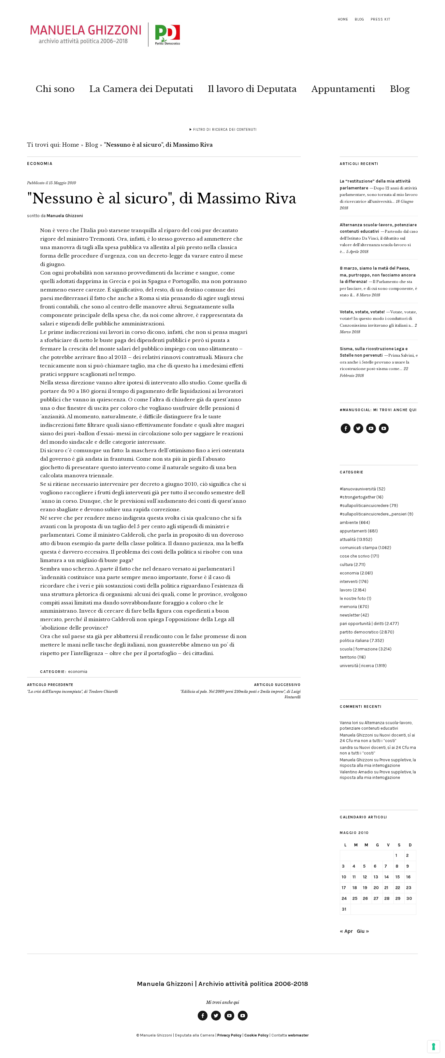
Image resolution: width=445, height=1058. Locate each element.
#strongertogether (357, 497)
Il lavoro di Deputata (252, 89)
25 (354, 898)
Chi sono (55, 89)
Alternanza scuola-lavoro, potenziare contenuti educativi (376, 725)
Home (343, 19)
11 (354, 876)
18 (354, 887)
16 (408, 876)
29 (397, 898)
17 (344, 887)
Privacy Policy (229, 1035)
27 (376, 898)
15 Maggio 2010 (62, 183)
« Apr (346, 931)
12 (365, 876)
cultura (346, 564)
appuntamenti (353, 531)
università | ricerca (357, 665)
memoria (348, 606)
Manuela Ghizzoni (65, 215)
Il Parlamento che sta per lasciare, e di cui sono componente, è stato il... (378, 281)
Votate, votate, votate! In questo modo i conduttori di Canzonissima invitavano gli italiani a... (378, 319)
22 (397, 887)
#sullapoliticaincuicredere (364, 505)
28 (387, 898)
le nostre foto (353, 598)
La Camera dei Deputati (141, 89)
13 (376, 876)
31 (344, 909)
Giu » (363, 931)
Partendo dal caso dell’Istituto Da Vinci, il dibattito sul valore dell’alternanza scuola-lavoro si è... (379, 238)
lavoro (346, 590)
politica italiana (354, 640)
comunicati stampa (358, 547)
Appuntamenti (343, 89)
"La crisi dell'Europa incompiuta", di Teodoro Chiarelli (72, 688)
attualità (348, 539)
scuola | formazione (359, 649)
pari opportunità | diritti (362, 623)
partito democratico (359, 632)
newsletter (350, 615)
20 (376, 887)
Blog (359, 19)
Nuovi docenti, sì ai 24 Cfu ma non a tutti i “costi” (377, 738)
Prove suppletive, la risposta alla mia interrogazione (378, 762)
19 (365, 887)
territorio (348, 657)
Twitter (216, 1020)
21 (386, 887)
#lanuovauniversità (358, 488)
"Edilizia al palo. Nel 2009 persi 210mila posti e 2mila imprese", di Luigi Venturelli (240, 691)
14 (386, 876)
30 (409, 898)
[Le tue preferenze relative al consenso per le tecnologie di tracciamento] (433, 1046)
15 (397, 876)
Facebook (203, 1020)
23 (408, 887)
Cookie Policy (256, 1035)
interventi (349, 581)
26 (365, 898)
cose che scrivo (355, 556)
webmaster (298, 1035)
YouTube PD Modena (243, 1020)
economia (39, 163)
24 (344, 898)
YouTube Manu (229, 1020)
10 (344, 876)
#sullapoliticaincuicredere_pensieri (373, 514)
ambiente (349, 522)
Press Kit (380, 19)
